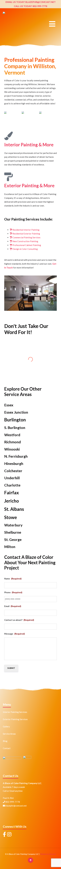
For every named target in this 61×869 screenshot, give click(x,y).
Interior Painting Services (15, 712)
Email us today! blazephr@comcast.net (31, 2)
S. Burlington (14, 427)
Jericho (11, 501)
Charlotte (12, 485)
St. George (13, 539)
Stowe (10, 517)
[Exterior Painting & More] (8, 177)
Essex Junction (16, 412)
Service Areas (9, 733)
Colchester (13, 471)
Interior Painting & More (28, 144)
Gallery (6, 726)
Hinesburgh (13, 463)
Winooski (12, 449)
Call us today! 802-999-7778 (30, 6)
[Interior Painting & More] (8, 136)
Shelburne (12, 532)
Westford (12, 435)
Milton (9, 546)
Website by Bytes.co (48, 854)
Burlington (15, 419)
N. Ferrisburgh (16, 456)
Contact (6, 748)
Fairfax (11, 492)
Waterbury (13, 525)
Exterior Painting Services (15, 719)
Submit (11, 668)
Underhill (12, 478)
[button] (52, 25)
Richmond (12, 442)
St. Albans (14, 509)
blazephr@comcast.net (16, 805)
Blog (5, 741)
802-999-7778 (12, 802)
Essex (8, 405)
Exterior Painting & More (29, 185)
